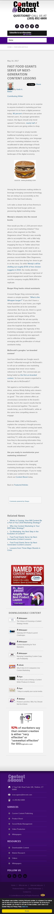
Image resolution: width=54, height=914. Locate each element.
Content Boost (22, 477)
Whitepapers (16, 834)
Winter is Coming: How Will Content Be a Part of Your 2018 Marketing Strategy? (24, 521)
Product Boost (17, 819)
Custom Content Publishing (22, 813)
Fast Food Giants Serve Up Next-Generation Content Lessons (22, 538)
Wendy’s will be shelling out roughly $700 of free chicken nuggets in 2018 (24, 267)
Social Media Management (22, 824)
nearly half (30, 123)
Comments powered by (19, 501)
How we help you (37, 885)
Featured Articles (21, 485)
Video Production (18, 829)
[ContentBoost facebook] (17, 26)
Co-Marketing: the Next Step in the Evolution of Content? (23, 532)
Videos (14, 858)
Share (38, 84)
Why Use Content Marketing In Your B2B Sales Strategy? (23, 527)
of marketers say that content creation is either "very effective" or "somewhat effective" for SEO (25, 735)
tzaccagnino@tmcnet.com (22, 795)
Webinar (22, 699)
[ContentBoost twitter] (22, 26)
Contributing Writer (15, 96)
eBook (21, 665)
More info (25, 906)
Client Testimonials (34, 888)
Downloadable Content (20, 848)
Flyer (21, 677)
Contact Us (27, 892)
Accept (27, 911)
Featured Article (21, 47)
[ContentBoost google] (32, 26)
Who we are (23, 885)
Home (9, 47)
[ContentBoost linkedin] (37, 26)
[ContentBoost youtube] (27, 26)
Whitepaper (23, 618)
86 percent (17, 113)
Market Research (18, 853)
